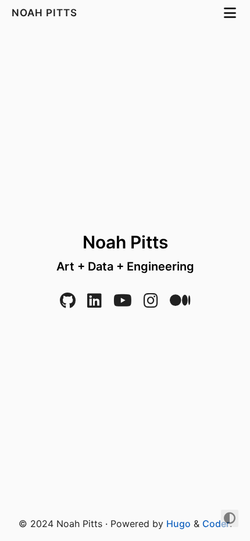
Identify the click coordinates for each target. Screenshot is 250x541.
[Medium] (180, 303)
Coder (216, 523)
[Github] (68, 303)
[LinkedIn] (94, 303)
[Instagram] (151, 303)
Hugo (178, 523)
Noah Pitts (46, 13)
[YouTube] (122, 303)
